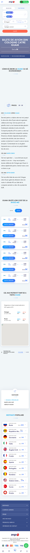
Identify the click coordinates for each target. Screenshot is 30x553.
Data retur (19, 20)
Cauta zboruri (9, 224)
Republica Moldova (14, 431)
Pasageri (6, 25)
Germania (12, 438)
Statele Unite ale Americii (15, 481)
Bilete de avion (22, 538)
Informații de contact (10, 526)
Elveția (11, 493)
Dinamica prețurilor (12, 400)
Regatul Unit (13, 450)
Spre (5, 16)
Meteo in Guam (8, 404)
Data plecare (7, 20)
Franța (11, 456)
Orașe (4, 514)
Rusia (11, 425)
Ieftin (18, 210)
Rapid (11, 210)
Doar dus (8, 8)
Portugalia (12, 468)
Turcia (11, 487)
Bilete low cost (9, 402)
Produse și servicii (8, 522)
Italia (11, 444)
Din (4, 12)
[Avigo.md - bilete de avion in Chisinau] (15, 534)
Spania (11, 462)
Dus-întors (21, 8)
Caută (15, 31)
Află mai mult (7, 518)
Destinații (5, 505)
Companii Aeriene (8, 510)
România (12, 475)
